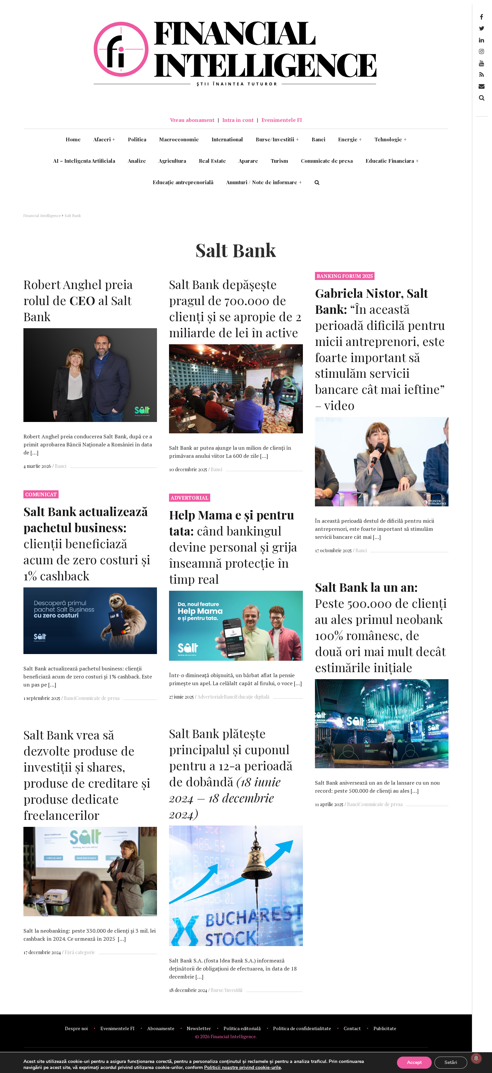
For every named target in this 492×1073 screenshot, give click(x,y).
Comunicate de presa (327, 160)
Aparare (248, 160)
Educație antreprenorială (183, 182)
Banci (318, 139)
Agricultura (172, 160)
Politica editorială (242, 1028)
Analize (137, 160)
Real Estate (212, 160)
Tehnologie (391, 139)
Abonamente (160, 1028)
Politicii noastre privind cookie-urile (242, 1067)
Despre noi (76, 1028)
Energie (350, 139)
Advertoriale (210, 697)
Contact (352, 1028)
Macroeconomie (179, 139)
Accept (414, 1062)
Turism (279, 160)
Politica (137, 139)
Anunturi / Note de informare (264, 182)
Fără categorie (80, 952)
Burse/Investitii (277, 139)
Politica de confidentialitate (302, 1028)
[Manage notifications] (476, 1058)
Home (73, 139)
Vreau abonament (192, 120)
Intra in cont (238, 120)
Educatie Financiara (392, 160)
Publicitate (385, 1028)
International (227, 139)
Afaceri (104, 139)
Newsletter (199, 1028)
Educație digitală (252, 697)
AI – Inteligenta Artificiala (84, 160)
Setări (450, 1062)
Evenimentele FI (281, 120)
